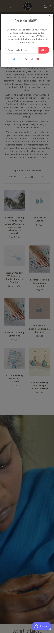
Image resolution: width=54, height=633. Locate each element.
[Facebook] (20, 59)
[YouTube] (38, 59)
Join (43, 50)
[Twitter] (14, 59)
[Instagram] (32, 59)
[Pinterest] (26, 59)
